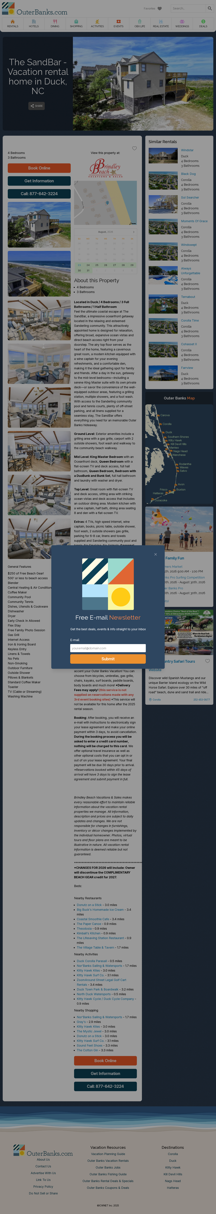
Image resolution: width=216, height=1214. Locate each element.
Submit (108, 658)
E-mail (74, 640)
